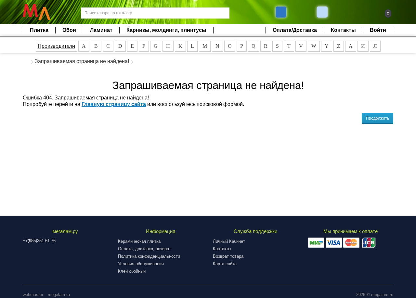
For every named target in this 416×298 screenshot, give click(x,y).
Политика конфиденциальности (149, 256)
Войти (378, 30)
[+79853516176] (281, 12)
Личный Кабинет (229, 241)
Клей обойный (132, 271)
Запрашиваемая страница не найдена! (82, 61)
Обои (69, 30)
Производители (56, 46)
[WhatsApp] (323, 12)
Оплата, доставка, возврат (144, 248)
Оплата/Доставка (295, 30)
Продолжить (377, 118)
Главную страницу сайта (114, 104)
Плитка (39, 30)
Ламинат (101, 30)
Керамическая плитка (139, 241)
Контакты (343, 30)
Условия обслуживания (141, 263)
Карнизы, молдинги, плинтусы (166, 30)
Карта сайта (225, 263)
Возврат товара (228, 256)
